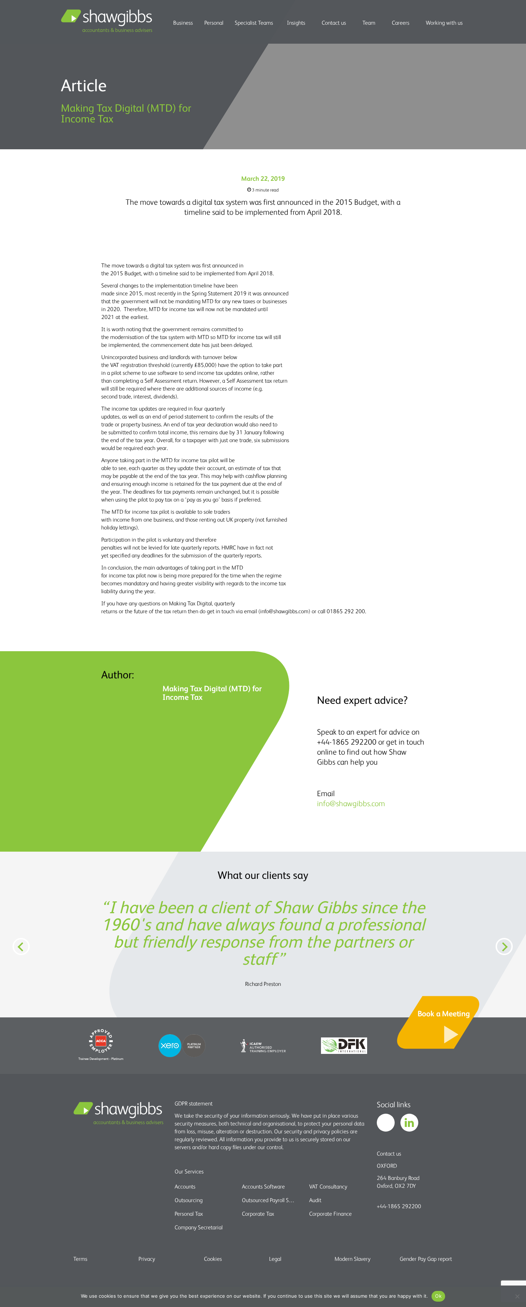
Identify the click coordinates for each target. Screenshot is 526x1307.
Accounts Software (263, 1186)
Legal (275, 1258)
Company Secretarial (199, 1227)
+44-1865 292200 (399, 1206)
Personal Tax (189, 1213)
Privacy (146, 1258)
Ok (438, 1296)
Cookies (213, 1258)
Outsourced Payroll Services (269, 1200)
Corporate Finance (330, 1213)
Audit (315, 1200)
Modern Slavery (352, 1258)
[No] (517, 1296)
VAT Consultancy (328, 1186)
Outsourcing (189, 1200)
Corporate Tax (258, 1213)
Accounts (185, 1186)
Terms (80, 1258)
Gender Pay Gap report (426, 1258)
